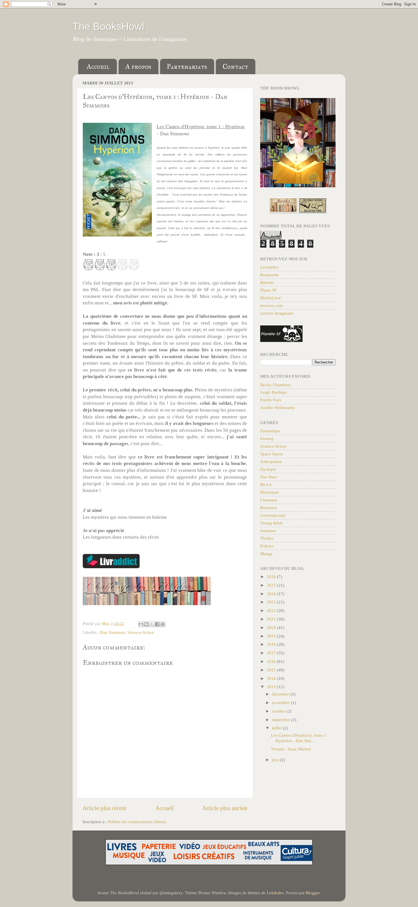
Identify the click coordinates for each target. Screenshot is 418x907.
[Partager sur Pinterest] (162, 624)
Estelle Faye (271, 399)
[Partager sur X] (152, 624)
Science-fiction (140, 632)
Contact (235, 66)
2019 (272, 636)
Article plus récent (104, 808)
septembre (281, 719)
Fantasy (267, 438)
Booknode (269, 274)
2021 (272, 619)
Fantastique (270, 430)
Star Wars (268, 476)
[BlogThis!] (146, 624)
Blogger (313, 892)
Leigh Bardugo (273, 392)
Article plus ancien (224, 808)
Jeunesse (268, 530)
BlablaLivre (270, 297)
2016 (272, 661)
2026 (272, 576)
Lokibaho (275, 892)
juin (276, 759)
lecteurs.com (271, 305)
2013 (272, 686)
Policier (267, 545)
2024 (272, 593)
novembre (281, 702)
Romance (268, 507)
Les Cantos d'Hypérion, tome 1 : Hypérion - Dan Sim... (299, 738)
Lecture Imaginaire (277, 313)
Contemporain (272, 515)
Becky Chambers (275, 384)
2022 (272, 610)
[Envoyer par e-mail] (141, 624)
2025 (272, 585)
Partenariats (187, 66)
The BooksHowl (108, 26)
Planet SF (268, 290)
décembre (281, 694)
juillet (277, 727)
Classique (268, 499)
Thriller (266, 538)
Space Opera (271, 453)
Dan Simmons (112, 632)
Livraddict (269, 267)
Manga (266, 553)
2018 (272, 644)
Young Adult (271, 522)
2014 (272, 678)
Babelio (267, 282)
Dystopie (268, 469)
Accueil (98, 66)
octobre (279, 711)
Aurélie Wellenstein (277, 407)
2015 (272, 669)
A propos (138, 66)
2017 (272, 652)
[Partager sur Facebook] (157, 624)
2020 (272, 627)
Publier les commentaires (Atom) (137, 821)
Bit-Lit (266, 484)
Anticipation (271, 461)
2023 (272, 601)
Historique (269, 492)
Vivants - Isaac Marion (291, 748)
